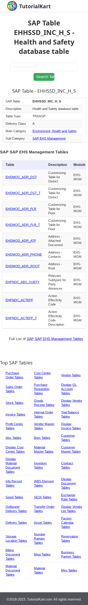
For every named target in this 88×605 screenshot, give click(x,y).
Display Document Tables (68, 483)
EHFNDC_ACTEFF (19, 300)
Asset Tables (43, 522)
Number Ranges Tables (39, 538)
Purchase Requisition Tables (41, 389)
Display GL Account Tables (69, 389)
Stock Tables (14, 403)
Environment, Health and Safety (54, 131)
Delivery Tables (16, 522)
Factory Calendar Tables (67, 523)
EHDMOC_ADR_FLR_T (23, 225)
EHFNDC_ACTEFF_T (21, 318)
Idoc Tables (13, 438)
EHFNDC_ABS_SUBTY (23, 282)
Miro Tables (69, 570)
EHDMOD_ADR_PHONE (24, 254)
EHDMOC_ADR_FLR (21, 209)
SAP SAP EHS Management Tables (55, 339)
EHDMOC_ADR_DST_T (23, 193)
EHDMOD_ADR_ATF (21, 240)
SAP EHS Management (49, 138)
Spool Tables (14, 497)
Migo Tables (42, 554)
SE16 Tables (42, 497)
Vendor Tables (71, 375)
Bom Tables (42, 438)
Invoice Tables (15, 414)
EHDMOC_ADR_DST (21, 177)
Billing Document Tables (13, 554)
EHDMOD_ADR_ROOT (23, 266)
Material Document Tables (13, 570)
